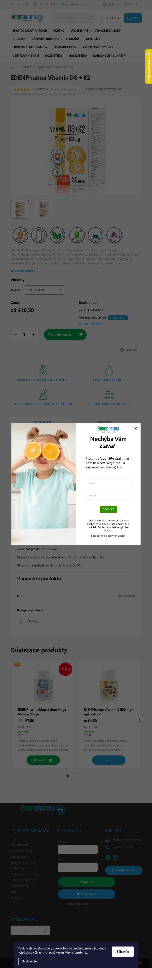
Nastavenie (29, 961)
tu (86, 952)
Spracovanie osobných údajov (108, 535)
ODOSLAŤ (108, 509)
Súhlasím (123, 951)
